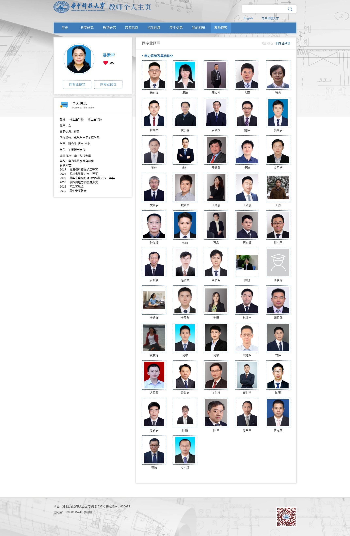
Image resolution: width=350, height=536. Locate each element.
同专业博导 (77, 84)
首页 (65, 27)
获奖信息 (131, 27)
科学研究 (87, 27)
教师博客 (220, 27)
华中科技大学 (270, 18)
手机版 (87, 512)
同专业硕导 (108, 84)
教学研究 (109, 27)
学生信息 (176, 27)
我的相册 (198, 27)
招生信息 (153, 27)
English (248, 18)
